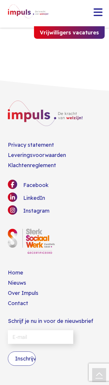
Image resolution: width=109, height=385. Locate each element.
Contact (18, 303)
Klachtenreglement (32, 165)
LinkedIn (33, 198)
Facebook (35, 185)
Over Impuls (23, 293)
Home (15, 272)
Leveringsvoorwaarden (37, 155)
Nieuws (17, 282)
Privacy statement (31, 144)
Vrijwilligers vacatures (69, 32)
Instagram (35, 210)
